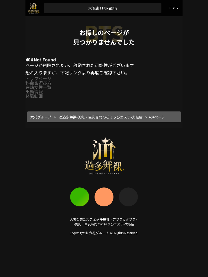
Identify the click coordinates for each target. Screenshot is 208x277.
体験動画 (34, 96)
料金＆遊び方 (38, 83)
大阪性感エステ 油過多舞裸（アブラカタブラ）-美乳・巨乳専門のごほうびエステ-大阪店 (104, 221)
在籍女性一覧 (38, 87)
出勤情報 (34, 91)
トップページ (38, 78)
